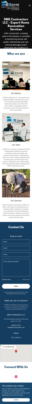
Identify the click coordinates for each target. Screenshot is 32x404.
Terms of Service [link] (19, 293)
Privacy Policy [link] (9, 293)
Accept (16, 399)
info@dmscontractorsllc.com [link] (16, 327)
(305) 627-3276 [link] (16, 325)
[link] (10, 5)
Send (16, 286)
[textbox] (16, 242)
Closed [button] (17, 337)
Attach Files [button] (7, 279)
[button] (29, 5)
